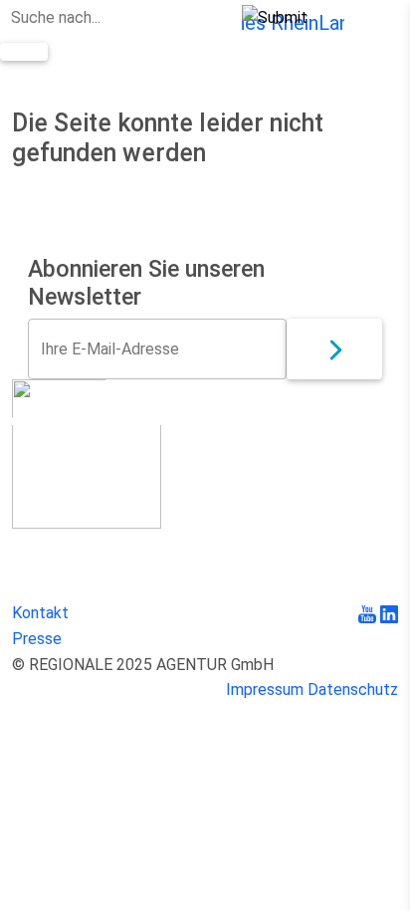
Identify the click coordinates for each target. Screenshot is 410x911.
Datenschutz (353, 689)
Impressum (265, 689)
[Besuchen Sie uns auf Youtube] (369, 612)
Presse (37, 638)
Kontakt (40, 612)
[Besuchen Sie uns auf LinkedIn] (389, 612)
